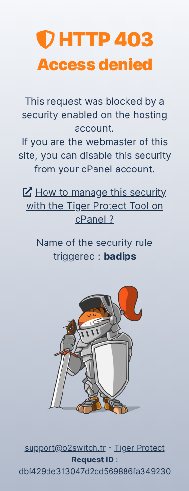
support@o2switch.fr (65, 448)
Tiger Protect (139, 448)
